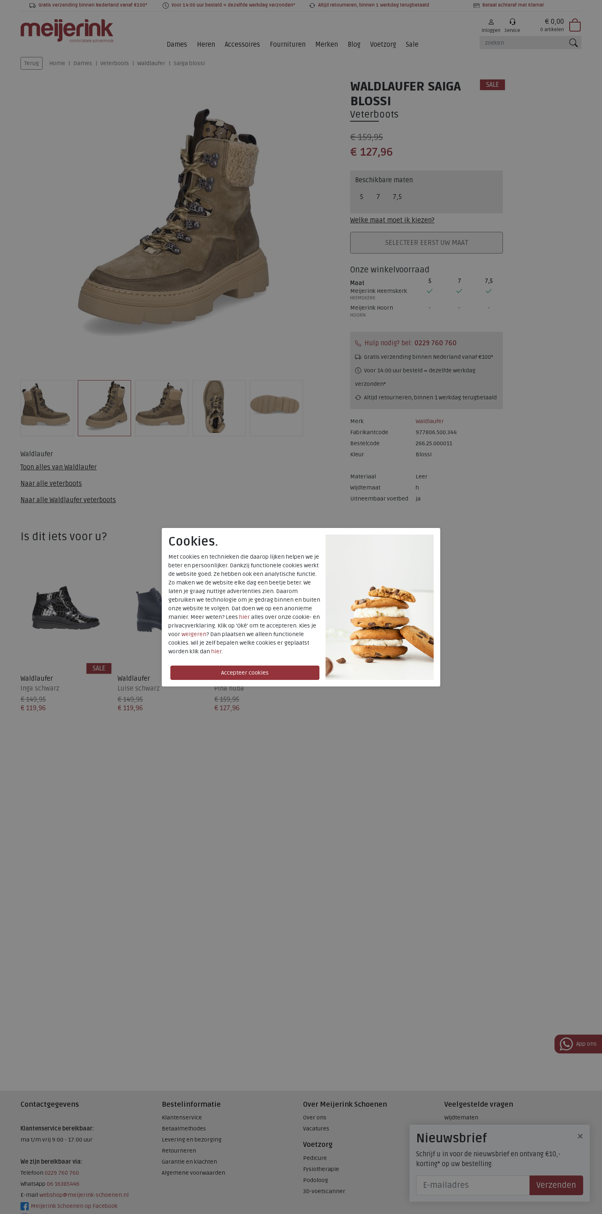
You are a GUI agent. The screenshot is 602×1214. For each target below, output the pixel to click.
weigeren (193, 634)
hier (244, 617)
